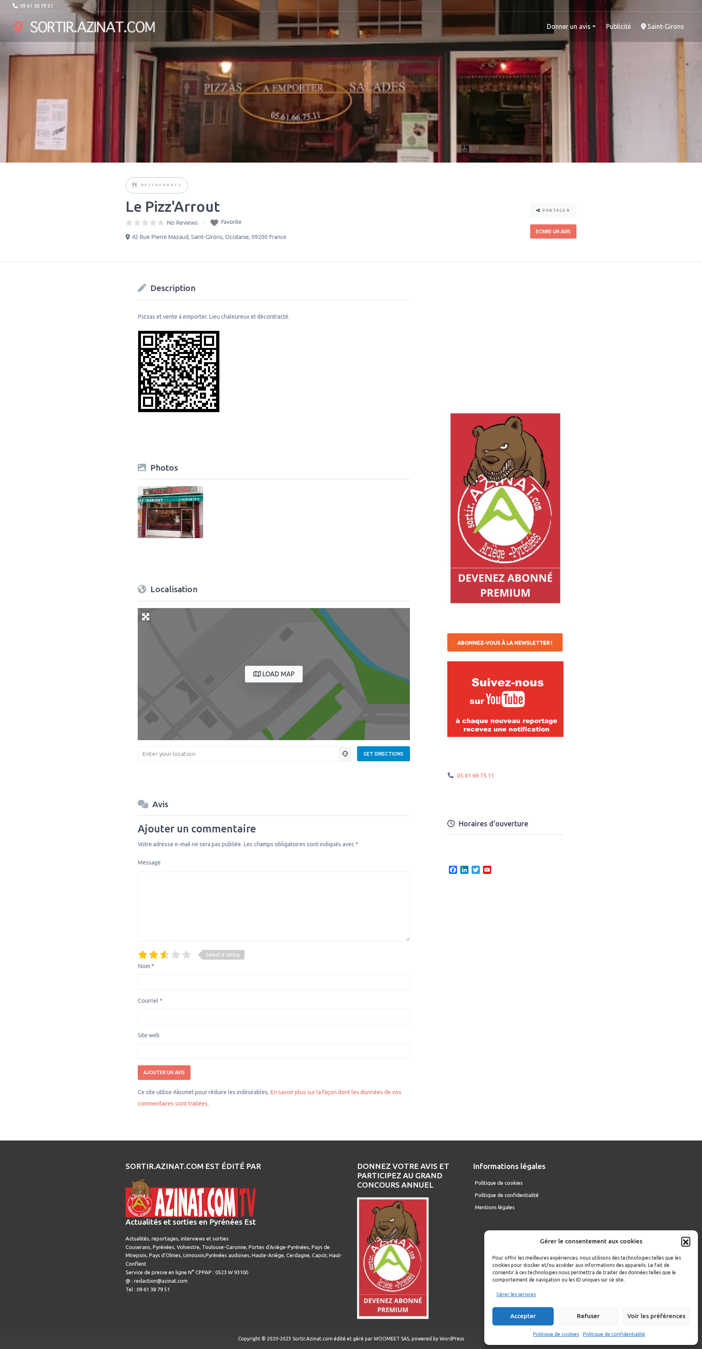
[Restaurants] (135, 185)
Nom (146, 966)
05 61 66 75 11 (475, 775)
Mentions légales (495, 1207)
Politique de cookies (556, 1334)
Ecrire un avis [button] (553, 231)
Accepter (523, 1315)
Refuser (588, 1315)
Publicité (618, 26)
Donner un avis (569, 26)
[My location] (345, 754)
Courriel (150, 1000)
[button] (686, 1241)
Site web (149, 1035)
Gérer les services (516, 1294)
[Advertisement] (508, 331)
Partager (556, 210)
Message (149, 862)
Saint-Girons (665, 26)
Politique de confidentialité (614, 1334)
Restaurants (161, 184)
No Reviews (182, 222)
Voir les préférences (656, 1315)
